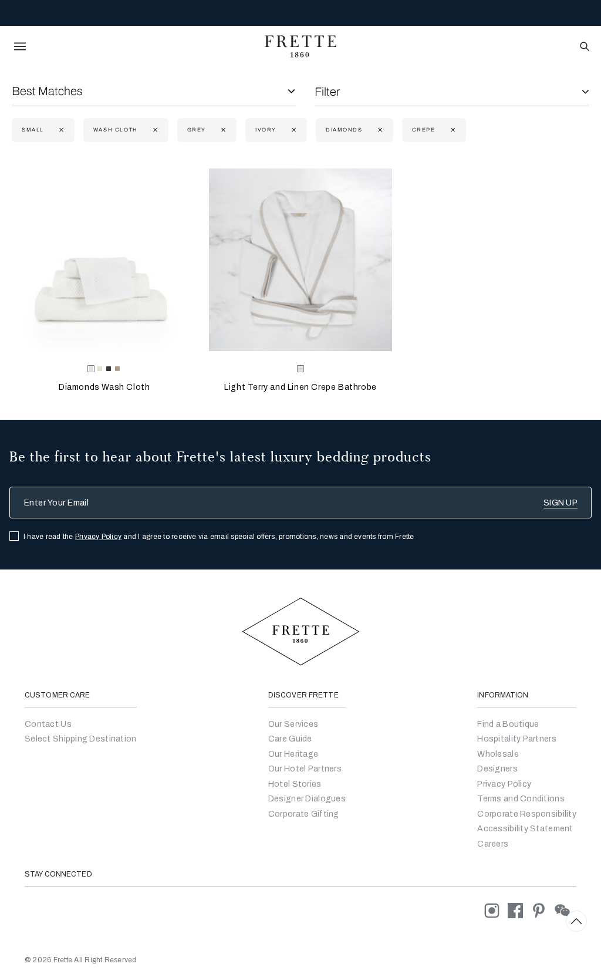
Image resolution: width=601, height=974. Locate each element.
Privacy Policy (98, 537)
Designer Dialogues (307, 798)
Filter (327, 91)
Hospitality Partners (516, 738)
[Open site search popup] (583, 47)
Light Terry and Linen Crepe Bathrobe (300, 387)
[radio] (99, 368)
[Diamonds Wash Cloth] (104, 259)
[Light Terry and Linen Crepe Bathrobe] (300, 259)
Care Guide (290, 738)
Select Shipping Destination (81, 738)
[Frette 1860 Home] (300, 46)
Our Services (293, 724)
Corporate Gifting (303, 814)
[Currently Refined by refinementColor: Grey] (222, 130)
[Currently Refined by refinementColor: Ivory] (292, 130)
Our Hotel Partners (305, 768)
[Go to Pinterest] (543, 910)
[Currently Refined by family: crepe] (451, 130)
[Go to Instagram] (496, 910)
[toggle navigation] (20, 46)
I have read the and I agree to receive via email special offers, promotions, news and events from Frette (218, 537)
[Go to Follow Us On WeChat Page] (565, 910)
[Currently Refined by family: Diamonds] (379, 130)
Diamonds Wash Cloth (104, 387)
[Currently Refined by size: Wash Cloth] (154, 130)
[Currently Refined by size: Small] (60, 130)
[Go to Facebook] (519, 910)
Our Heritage (293, 754)
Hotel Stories (295, 784)
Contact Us (48, 724)
